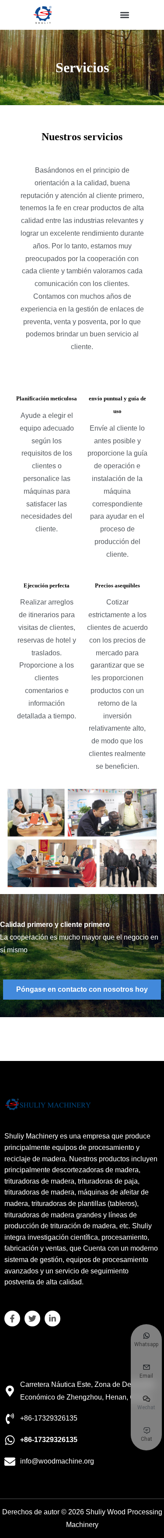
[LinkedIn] (52, 1318)
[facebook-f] (12, 1318)
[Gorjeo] (32, 1318)
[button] (125, 15)
